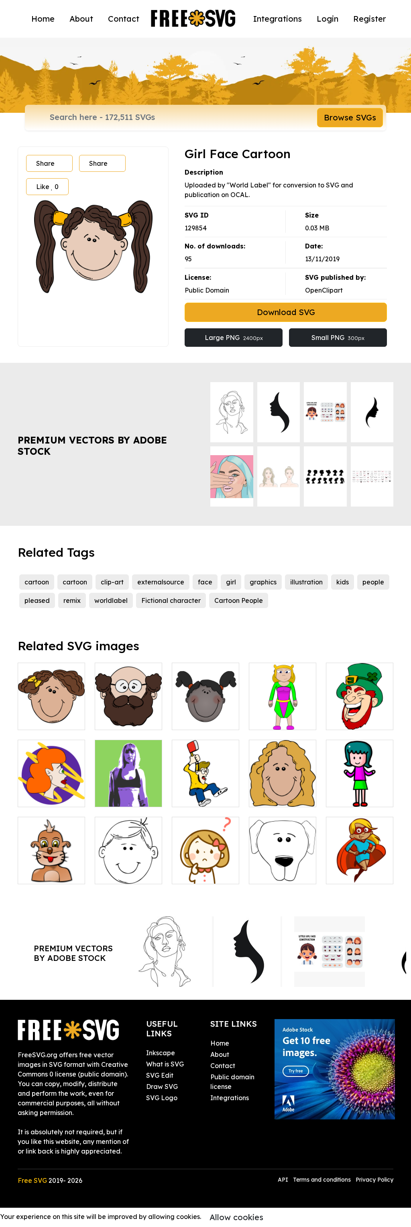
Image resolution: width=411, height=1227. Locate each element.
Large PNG (234, 338)
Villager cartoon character (282, 709)
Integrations (277, 19)
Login (327, 19)
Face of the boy (128, 873)
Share (45, 163)
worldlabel (111, 600)
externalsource (160, 582)
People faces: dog (51, 868)
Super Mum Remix (359, 868)
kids (342, 582)
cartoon (36, 582)
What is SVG (165, 1064)
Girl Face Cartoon (51, 714)
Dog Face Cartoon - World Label (282, 863)
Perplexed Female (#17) (205, 868)
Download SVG (286, 312)
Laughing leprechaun (359, 714)
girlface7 (195, 719)
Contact (123, 19)
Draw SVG (162, 1087)
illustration (306, 582)
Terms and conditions (322, 1179)
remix (72, 600)
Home (43, 19)
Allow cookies (236, 1217)
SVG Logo (161, 1098)
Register (369, 19)
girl (231, 582)
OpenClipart (324, 290)
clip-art (112, 582)
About (81, 19)
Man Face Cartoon (128, 714)
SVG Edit (159, 1075)
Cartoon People (238, 600)
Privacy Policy (374, 1179)
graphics (263, 582)
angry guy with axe (205, 791)
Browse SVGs (350, 117)
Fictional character (171, 600)
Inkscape (160, 1053)
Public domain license (232, 1082)
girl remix (118, 796)
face (205, 582)
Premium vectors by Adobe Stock (92, 445)
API (284, 1179)
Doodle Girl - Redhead (51, 791)
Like (47, 187)
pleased (37, 600)
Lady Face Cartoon (283, 791)
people (373, 582)
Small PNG (337, 338)
